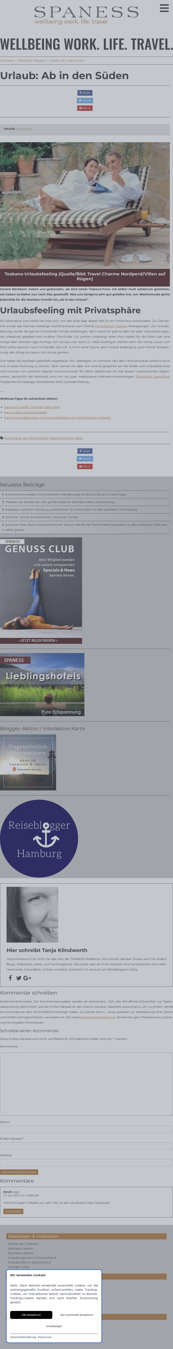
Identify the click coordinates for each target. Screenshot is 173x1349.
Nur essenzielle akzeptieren (77, 1315)
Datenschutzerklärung (23, 1337)
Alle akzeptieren (31, 1315)
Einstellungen (54, 1326)
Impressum (44, 1337)
